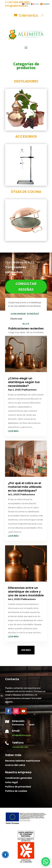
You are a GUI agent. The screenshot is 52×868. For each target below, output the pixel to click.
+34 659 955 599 (20, 747)
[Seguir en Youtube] (23, 711)
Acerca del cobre (15, 765)
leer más (13, 431)
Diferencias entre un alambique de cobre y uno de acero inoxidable (26, 591)
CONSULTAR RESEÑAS (26, 286)
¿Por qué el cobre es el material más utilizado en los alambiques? (25, 487)
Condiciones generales (18, 777)
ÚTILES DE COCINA (26, 191)
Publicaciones (29, 389)
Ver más (26, 650)
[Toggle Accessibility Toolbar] (5, 854)
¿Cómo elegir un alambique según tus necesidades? (24, 382)
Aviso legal (11, 782)
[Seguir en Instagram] (16, 711)
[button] (45, 861)
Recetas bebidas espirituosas (22, 760)
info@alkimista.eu (21, 735)
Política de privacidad (18, 786)
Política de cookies (16, 791)
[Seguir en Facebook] (8, 711)
